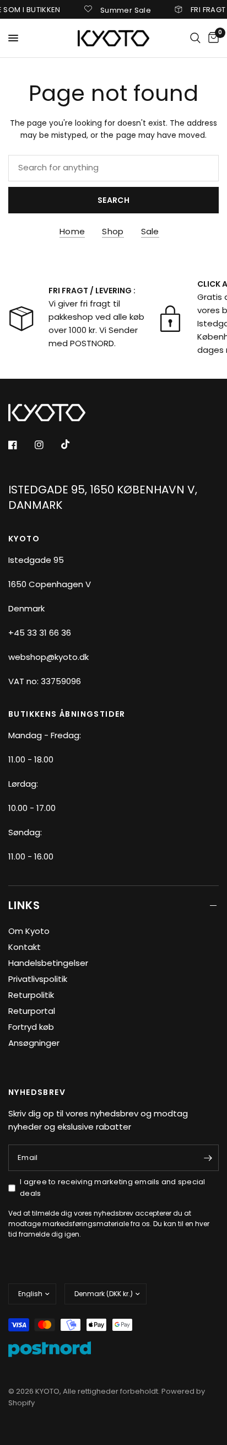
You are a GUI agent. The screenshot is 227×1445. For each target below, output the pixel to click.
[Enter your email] (208, 1158)
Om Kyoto (29, 931)
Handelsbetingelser (48, 963)
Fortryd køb (31, 1027)
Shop (112, 231)
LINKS (24, 905)
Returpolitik (31, 995)
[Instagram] (47, 445)
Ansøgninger (34, 1043)
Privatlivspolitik (37, 979)
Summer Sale (119, 9)
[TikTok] (73, 444)
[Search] (195, 38)
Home (72, 231)
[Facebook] (20, 445)
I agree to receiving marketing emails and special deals (113, 1188)
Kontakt (24, 947)
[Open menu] (13, 38)
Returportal (31, 1011)
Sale (150, 231)
